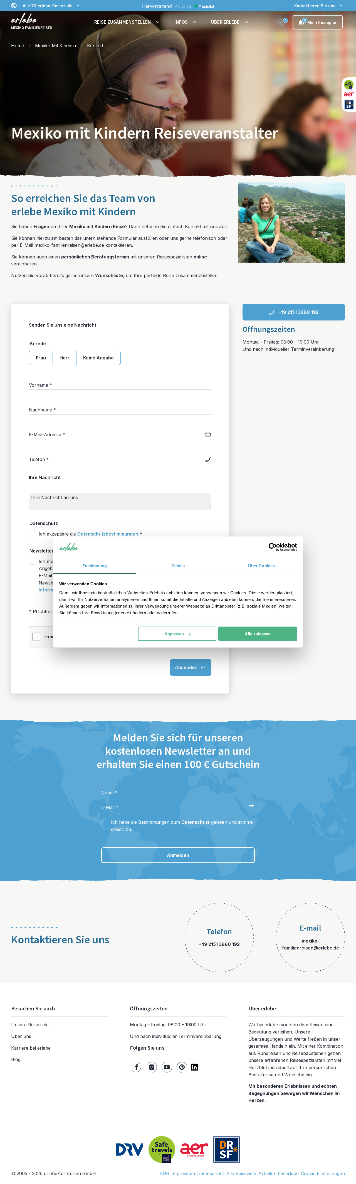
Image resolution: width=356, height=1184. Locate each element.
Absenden (186, 667)
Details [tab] (178, 565)
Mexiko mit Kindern (55, 45)
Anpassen (174, 634)
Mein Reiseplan (321, 22)
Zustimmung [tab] (94, 565)
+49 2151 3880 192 (298, 312)
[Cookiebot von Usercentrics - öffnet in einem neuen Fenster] (272, 547)
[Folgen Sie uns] (136, 1067)
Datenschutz (195, 822)
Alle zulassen (258, 634)
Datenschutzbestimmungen (107, 534)
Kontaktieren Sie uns (314, 5)
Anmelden (178, 855)
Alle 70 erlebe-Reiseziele (48, 5)
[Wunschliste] (282, 22)
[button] (127, 22)
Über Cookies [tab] (261, 565)
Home (17, 45)
